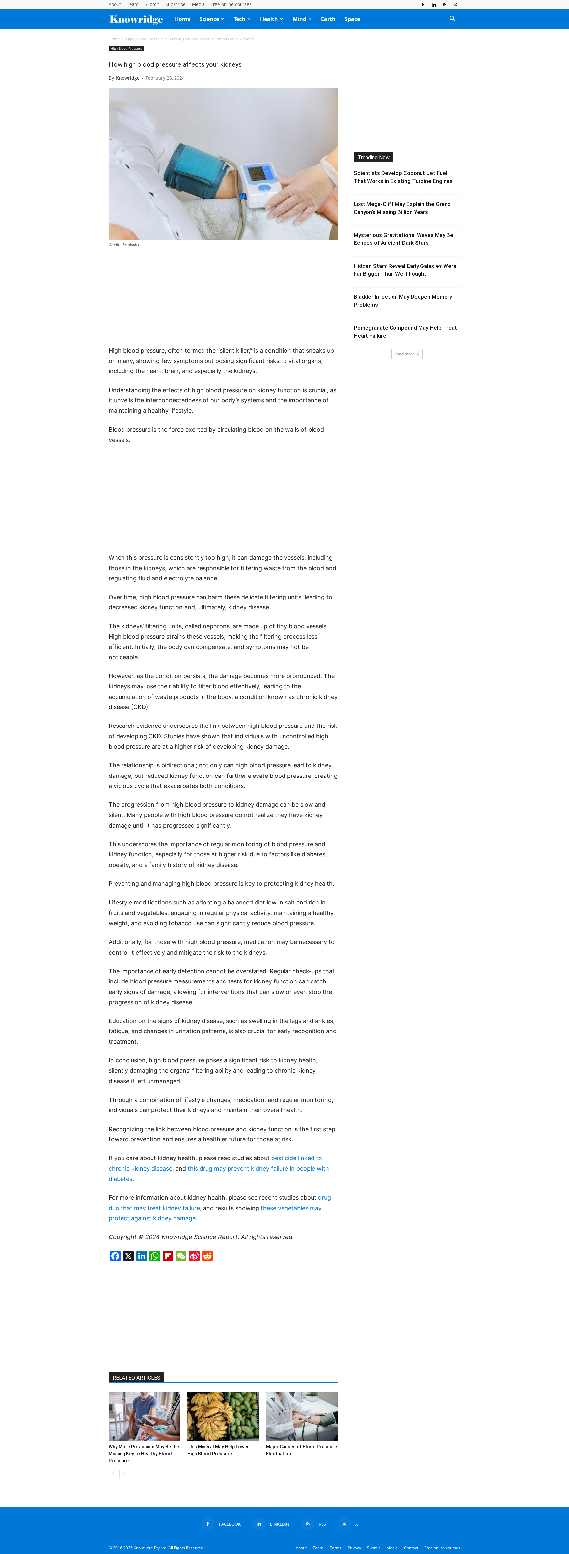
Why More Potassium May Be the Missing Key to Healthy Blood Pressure (144, 1453)
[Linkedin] (434, 4)
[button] (452, 19)
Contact (411, 1548)
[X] (455, 4)
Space (352, 19)
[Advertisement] (223, 297)
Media (198, 4)
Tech (239, 19)
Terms (335, 1548)
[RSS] (444, 4)
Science (209, 19)
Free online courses (231, 4)
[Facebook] (423, 4)
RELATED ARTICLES (136, 1378)
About (115, 4)
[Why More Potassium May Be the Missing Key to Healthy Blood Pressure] (144, 1416)
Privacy (354, 1548)
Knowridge (128, 78)
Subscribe (175, 4)
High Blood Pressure (145, 39)
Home (182, 19)
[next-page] (123, 1474)
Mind (299, 19)
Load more (405, 354)
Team (132, 4)
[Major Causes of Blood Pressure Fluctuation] (302, 1416)
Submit (152, 4)
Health (269, 19)
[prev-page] (113, 1474)
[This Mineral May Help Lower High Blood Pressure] (223, 1416)
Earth (328, 19)
